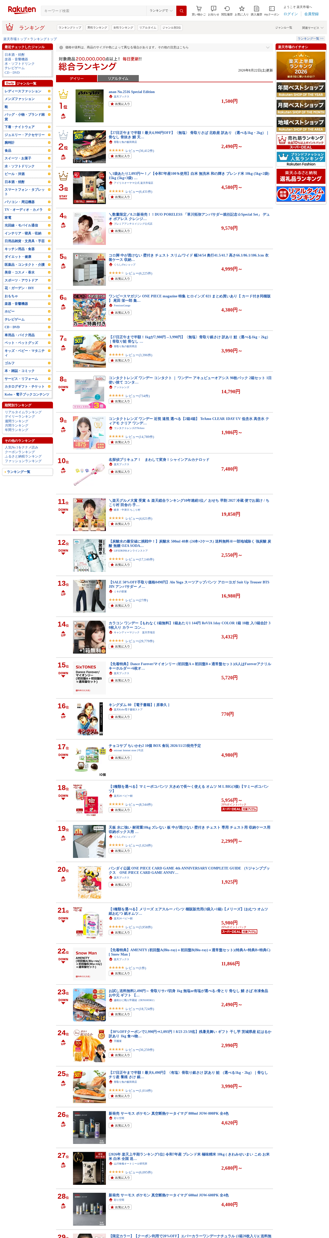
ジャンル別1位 (171, 27)
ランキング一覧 (18, 472)
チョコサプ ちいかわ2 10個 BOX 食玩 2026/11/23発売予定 (155, 746)
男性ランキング (97, 27)
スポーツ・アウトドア (21, 280)
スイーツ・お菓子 (18, 158)
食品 (8, 150)
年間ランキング (16, 430)
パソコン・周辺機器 (20, 202)
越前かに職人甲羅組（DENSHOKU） (135, 1000)
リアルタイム (147, 27)
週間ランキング (16, 421)
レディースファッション (23, 91)
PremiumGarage (122, 305)
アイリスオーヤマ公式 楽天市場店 (133, 182)
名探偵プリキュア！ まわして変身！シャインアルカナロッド (159, 459)
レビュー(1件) (135, 968)
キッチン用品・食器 (20, 249)
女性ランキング (123, 27)
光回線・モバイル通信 (21, 225)
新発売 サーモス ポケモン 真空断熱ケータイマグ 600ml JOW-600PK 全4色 (169, 1195)
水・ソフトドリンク (20, 64)
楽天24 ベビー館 (123, 795)
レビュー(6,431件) (138, 192)
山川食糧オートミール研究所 (130, 1163)
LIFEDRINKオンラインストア (131, 550)
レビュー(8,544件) (138, 804)
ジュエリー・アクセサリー (25, 135)
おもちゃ (11, 296)
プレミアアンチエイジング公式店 (133, 223)
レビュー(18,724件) (139, 1009)
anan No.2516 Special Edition (132, 92)
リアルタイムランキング (23, 412)
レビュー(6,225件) (138, 273)
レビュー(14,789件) (139, 437)
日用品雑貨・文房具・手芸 (25, 241)
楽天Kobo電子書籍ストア (128, 709)
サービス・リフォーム (21, 379)
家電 (8, 217)
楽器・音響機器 (16, 59)
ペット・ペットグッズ (21, 343)
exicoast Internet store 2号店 (128, 750)
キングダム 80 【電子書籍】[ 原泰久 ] (139, 705)
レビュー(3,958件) (138, 927)
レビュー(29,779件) (139, 641)
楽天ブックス (121, 96)
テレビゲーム (15, 68)
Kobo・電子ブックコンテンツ (27, 394)
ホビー (10, 311)
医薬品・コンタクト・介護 (25, 265)
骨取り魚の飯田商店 (125, 142)
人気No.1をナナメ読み (21, 447)
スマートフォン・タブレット (25, 192)
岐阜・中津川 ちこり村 (127, 509)
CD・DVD (12, 73)
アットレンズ (121, 387)
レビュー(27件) (136, 600)
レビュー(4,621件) (138, 518)
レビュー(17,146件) (139, 559)
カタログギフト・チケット (25, 386)
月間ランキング (16, 425)
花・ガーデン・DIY (19, 288)
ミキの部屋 (120, 591)
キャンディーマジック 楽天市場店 (134, 632)
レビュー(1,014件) (138, 1091)
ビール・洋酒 (15, 174)
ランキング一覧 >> (311, 38)
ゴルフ (10, 363)
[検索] (181, 11)
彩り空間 (119, 1118)
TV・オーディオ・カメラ (24, 210)
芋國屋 (118, 1041)
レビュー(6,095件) (138, 1172)
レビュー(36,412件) (139, 151)
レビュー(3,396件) (138, 355)
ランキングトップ (70, 27)
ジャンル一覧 (283, 27)
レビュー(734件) (137, 396)
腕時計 (10, 142)
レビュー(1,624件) (138, 845)
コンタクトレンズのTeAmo (129, 428)
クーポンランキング (20, 452)
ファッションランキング (23, 461)
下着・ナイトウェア (20, 127)
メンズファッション (20, 99)
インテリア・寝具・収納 (23, 233)
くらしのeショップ (124, 264)
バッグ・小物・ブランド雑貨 (25, 117)
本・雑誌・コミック (20, 371)
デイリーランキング (20, 416)
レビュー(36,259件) (139, 1050)
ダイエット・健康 (18, 257)
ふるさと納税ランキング (23, 456)
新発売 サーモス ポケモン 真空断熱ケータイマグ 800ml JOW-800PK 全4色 (169, 1113)
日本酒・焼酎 (15, 55)
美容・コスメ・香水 (20, 272)
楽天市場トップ (15, 39)
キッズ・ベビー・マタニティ (25, 353)
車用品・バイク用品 (20, 335)
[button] (213, 11)
